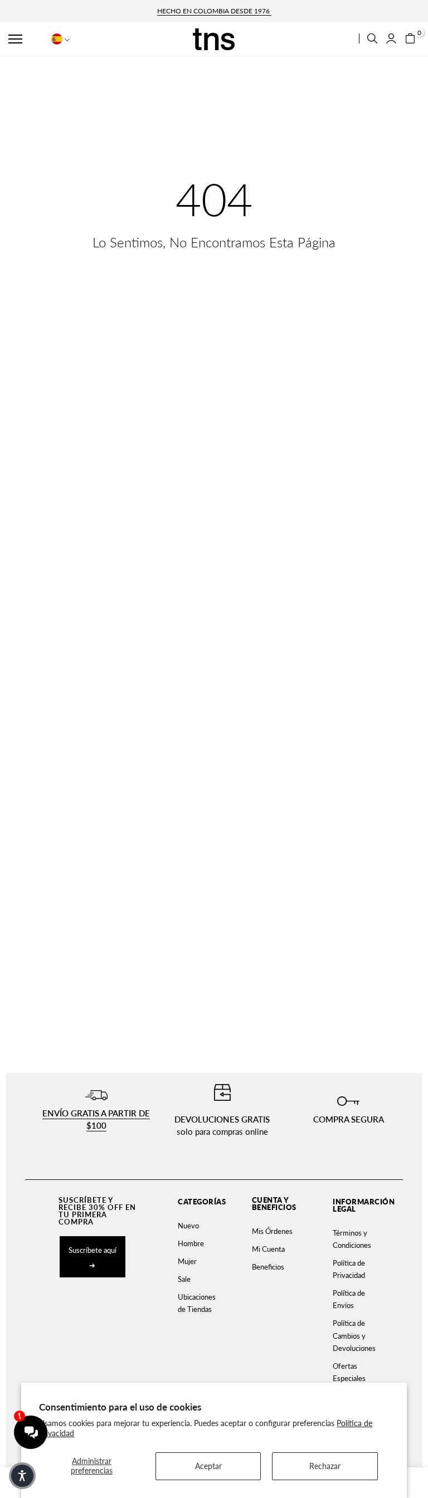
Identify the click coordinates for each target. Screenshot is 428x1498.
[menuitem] (196, 1225)
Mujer (187, 1261)
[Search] (372, 38)
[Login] (391, 38)
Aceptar (208, 1466)
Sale (184, 1279)
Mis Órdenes (272, 1231)
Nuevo (188, 1225)
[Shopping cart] (410, 38)
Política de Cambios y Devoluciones (354, 1335)
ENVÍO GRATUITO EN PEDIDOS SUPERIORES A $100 (214, 11)
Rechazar (325, 1466)
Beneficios (268, 1266)
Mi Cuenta (268, 1249)
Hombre (191, 1243)
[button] (25, 39)
